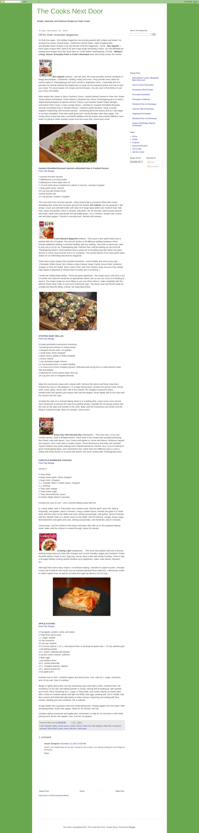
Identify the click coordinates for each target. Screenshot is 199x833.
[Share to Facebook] (79, 723)
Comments (153, 166)
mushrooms (116, 726)
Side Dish (72, 728)
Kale (93, 726)
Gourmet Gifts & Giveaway (143, 109)
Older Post (120, 791)
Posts (151, 162)
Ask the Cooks (138, 152)
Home (82, 791)
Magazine (99, 726)
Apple (55, 726)
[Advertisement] (79, 805)
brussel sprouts (63, 726)
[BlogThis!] (74, 723)
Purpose (135, 143)
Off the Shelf (52, 728)
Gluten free (87, 726)
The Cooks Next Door (70, 11)
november (43, 728)
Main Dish (107, 726)
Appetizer (48, 726)
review (66, 728)
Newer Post (44, 791)
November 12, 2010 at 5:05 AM (73, 744)
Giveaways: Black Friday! (142, 90)
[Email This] (72, 723)
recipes (60, 728)
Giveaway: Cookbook (141, 99)
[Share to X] (76, 723)
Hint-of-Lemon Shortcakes (143, 85)
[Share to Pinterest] (81, 723)
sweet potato (82, 728)
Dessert (79, 726)
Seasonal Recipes (139, 146)
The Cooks (136, 149)
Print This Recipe (46, 171)
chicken (72, 726)
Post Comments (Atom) (59, 795)
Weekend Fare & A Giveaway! (144, 118)
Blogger (132, 827)
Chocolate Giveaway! (141, 94)
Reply (46, 753)
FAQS (134, 139)
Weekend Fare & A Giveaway (144, 104)
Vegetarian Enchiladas (141, 114)
